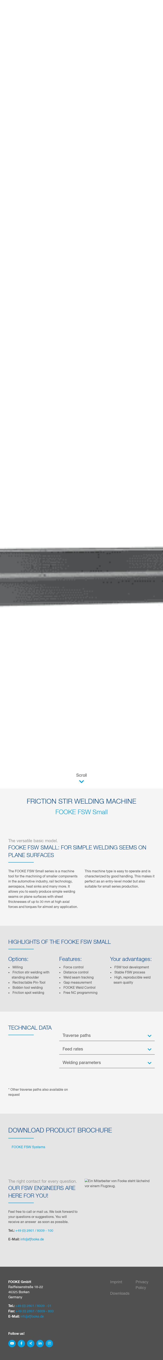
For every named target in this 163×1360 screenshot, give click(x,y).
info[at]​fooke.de (32, 1239)
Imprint (116, 1282)
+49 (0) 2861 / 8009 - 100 (34, 1231)
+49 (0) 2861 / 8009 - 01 (33, 1306)
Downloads (119, 1294)
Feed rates (73, 1049)
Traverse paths (77, 1035)
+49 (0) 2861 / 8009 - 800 (35, 1311)
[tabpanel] (81, 680)
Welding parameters (82, 1063)
